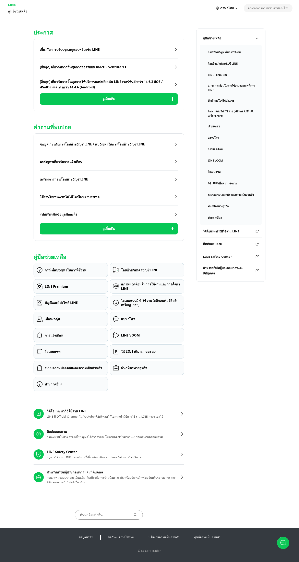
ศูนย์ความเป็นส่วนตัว (207, 537)
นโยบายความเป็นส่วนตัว (164, 537)
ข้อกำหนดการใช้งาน (121, 537)
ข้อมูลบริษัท (86, 537)
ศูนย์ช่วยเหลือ (17, 11)
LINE (12, 5)
